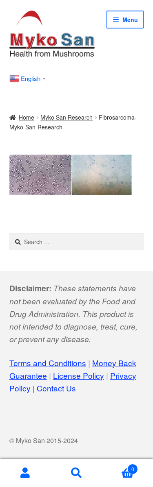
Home (26, 117)
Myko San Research (66, 117)
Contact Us (56, 387)
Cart (118, 466)
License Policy (78, 375)
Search (76, 473)
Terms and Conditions (47, 362)
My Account (25, 473)
